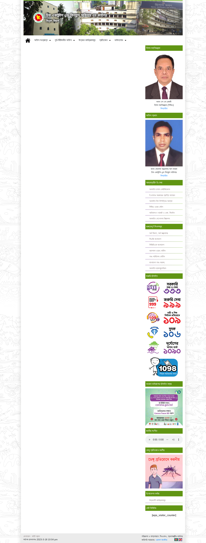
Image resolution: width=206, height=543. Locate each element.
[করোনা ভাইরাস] (164, 407)
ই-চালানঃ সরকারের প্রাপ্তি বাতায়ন (162, 195)
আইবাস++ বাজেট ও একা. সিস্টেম (161, 213)
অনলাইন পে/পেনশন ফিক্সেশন (159, 218)
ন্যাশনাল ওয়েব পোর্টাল (157, 251)
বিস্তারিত (164, 108)
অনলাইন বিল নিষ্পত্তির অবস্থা (160, 201)
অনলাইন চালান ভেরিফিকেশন (159, 189)
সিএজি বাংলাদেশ (155, 239)
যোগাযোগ (26, 536)
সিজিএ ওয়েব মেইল (156, 207)
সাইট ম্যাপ (36, 536)
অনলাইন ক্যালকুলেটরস (157, 268)
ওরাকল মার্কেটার (161, 539)
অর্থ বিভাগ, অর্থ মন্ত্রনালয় (158, 233)
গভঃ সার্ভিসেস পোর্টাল (157, 256)
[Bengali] (176, 539)
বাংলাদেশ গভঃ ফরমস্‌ (156, 262)
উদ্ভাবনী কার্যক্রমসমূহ (157, 500)
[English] (180, 539)
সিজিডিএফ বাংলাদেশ (156, 245)
